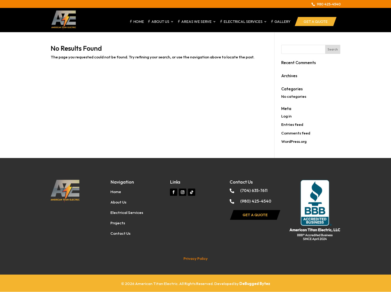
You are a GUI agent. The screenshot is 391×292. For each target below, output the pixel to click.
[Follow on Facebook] (173, 192)
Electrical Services (243, 22)
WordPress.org (294, 141)
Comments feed (295, 133)
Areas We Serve (196, 22)
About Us (160, 22)
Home (138, 22)
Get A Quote (316, 21)
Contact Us (120, 233)
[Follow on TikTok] (191, 192)
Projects (117, 222)
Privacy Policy (196, 258)
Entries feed (292, 124)
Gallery (282, 22)
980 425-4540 (329, 4)
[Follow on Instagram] (182, 192)
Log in (286, 116)
